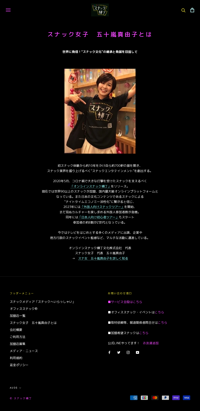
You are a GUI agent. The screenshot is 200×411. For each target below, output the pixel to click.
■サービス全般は (120, 302)
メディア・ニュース (24, 351)
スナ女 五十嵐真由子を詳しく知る (103, 258)
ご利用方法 (17, 337)
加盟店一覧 (17, 316)
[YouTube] (137, 352)
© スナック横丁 (21, 398)
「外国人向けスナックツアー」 (102, 207)
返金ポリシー (19, 365)
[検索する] (183, 10)
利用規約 (16, 358)
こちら (137, 302)
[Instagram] (128, 352)
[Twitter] (118, 352)
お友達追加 (151, 343)
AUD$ (14, 388)
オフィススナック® (24, 309)
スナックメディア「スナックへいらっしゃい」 (42, 302)
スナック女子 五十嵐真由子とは (33, 323)
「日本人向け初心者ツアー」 (98, 217)
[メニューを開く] (8, 10)
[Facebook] (109, 352)
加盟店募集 (17, 344)
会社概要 (16, 330)
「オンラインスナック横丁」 (90, 186)
